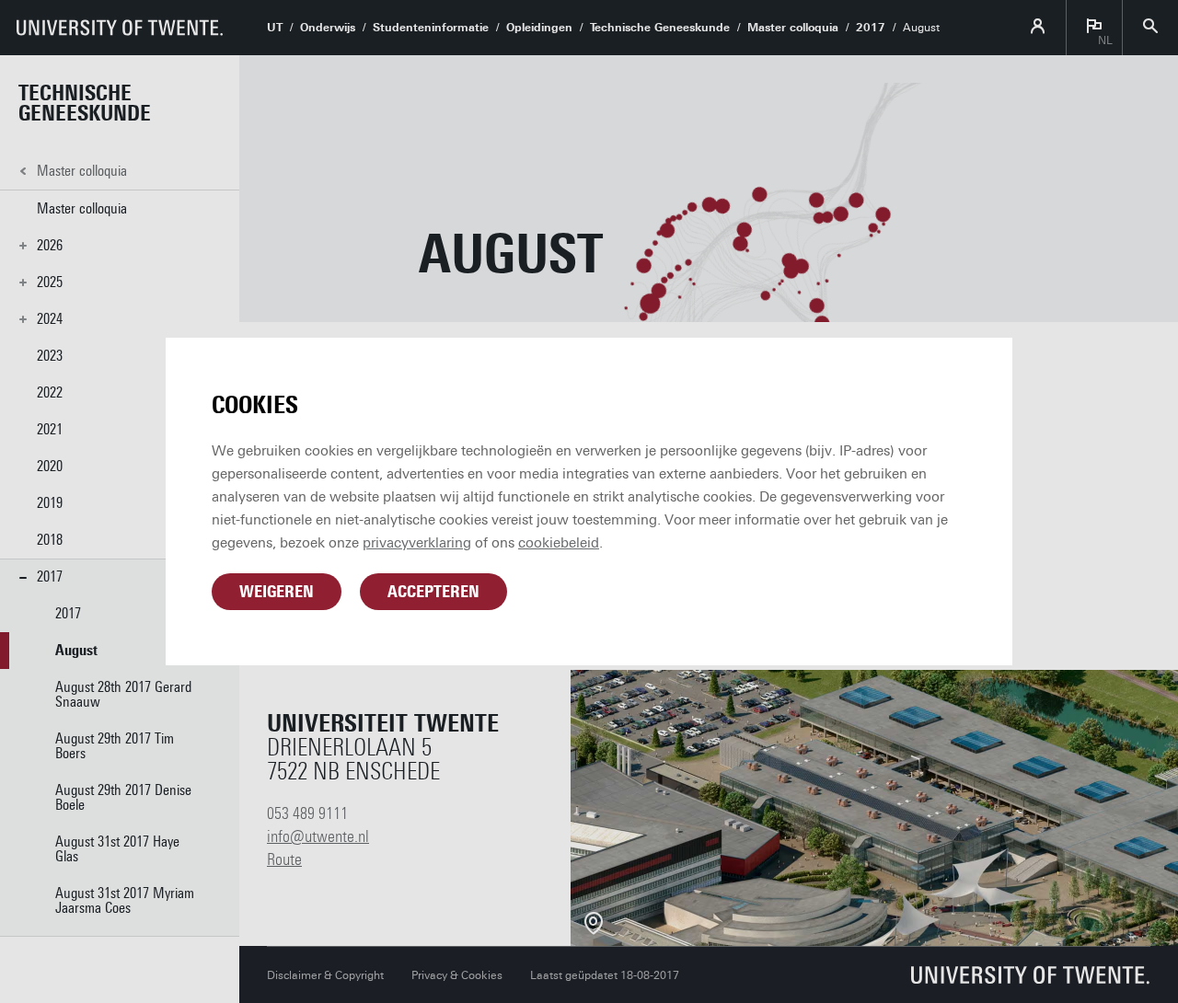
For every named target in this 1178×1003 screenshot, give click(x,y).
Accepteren (433, 592)
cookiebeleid (558, 543)
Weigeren (276, 592)
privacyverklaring (417, 543)
